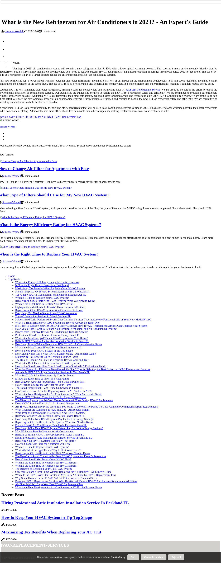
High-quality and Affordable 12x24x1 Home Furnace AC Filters (50, 307)
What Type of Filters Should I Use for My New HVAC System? (50, 412)
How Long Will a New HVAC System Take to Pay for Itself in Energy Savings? (59, 428)
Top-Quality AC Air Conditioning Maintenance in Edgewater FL (50, 294)
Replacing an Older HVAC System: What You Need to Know (49, 310)
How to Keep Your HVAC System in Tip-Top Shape (44, 350)
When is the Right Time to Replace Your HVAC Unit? (44, 303)
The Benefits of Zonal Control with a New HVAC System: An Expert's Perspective (60, 456)
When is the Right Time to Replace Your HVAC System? (46, 462)
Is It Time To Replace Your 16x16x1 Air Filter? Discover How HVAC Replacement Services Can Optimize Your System (81, 325)
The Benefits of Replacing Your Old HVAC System (43, 468)
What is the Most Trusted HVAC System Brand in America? (48, 347)
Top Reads (14, 279)
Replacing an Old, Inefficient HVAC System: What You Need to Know (54, 422)
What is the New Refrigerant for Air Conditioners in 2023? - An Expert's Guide (58, 394)
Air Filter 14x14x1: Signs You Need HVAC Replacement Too (49, 484)
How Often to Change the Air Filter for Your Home (43, 384)
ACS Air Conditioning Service (143, 89)
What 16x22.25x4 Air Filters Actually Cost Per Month (44, 375)
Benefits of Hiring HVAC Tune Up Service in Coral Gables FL (49, 434)
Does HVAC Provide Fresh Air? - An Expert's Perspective (47, 403)
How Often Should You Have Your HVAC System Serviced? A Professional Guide (60, 366)
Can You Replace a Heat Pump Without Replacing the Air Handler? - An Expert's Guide (63, 471)
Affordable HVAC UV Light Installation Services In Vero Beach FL (52, 372)
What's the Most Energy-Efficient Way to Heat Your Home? (47, 450)
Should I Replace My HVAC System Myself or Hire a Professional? (52, 291)
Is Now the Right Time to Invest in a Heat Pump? (42, 285)
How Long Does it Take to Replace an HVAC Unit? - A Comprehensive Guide (58, 344)
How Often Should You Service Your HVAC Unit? (43, 459)
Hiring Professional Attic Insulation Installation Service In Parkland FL (53, 437)
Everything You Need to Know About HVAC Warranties (46, 313)
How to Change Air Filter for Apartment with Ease (42, 443)
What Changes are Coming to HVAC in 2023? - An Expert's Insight (52, 409)
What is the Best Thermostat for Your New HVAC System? (47, 363)
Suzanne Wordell (14, 31)
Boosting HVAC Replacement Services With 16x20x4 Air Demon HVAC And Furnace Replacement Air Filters (76, 481)
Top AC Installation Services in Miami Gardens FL (43, 316)
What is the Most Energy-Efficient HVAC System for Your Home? (51, 338)
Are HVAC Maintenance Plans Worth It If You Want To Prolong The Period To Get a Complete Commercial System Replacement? (86, 406)
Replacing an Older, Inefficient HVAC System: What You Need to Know (55, 300)
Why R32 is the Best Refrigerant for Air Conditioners (44, 431)
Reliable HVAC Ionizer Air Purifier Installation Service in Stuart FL (52, 341)
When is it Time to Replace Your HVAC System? (42, 297)
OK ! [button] (133, 557)
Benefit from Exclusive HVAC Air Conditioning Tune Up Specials (51, 331)
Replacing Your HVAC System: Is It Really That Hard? (45, 440)
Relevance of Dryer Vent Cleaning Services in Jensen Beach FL (50, 415)
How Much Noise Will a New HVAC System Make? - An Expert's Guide (55, 353)
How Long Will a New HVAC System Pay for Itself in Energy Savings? (54, 419)
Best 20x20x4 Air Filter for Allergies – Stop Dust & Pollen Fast (49, 381)
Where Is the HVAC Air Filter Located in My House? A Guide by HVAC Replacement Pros (65, 475)
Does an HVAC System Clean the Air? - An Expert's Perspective (50, 397)
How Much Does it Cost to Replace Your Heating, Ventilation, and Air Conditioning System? (66, 328)
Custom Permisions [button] (153, 557)
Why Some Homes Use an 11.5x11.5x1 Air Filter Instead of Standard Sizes (56, 478)
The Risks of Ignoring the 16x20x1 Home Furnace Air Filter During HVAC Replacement (64, 400)
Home (11, 276)
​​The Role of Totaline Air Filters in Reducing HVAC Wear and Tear (51, 359)
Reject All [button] (176, 557)
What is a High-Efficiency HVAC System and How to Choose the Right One (57, 322)
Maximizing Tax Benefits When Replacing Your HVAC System (50, 288)
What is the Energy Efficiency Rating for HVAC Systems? (47, 282)
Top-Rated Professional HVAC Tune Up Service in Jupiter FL (49, 387)
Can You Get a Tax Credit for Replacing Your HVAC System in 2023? (53, 391)
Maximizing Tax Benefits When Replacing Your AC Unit (46, 356)
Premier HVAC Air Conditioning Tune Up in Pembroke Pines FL (51, 425)
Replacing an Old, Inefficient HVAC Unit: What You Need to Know (52, 453)
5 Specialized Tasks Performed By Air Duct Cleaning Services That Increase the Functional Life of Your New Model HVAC (83, 319)
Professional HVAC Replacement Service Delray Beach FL (47, 335)
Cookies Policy (117, 557)
